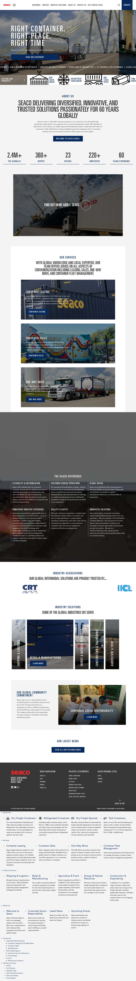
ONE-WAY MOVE (35, 399)
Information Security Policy (77, 793)
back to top (120, 803)
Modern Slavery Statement (76, 787)
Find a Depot (12, 956)
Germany (100, 779)
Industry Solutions (59, 5)
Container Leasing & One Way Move (21, 943)
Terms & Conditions (74, 776)
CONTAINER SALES (36, 355)
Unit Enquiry (10, 968)
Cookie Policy (73, 790)
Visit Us (9, 958)
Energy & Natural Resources (96, 884)
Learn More (38, 663)
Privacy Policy (73, 779)
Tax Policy (72, 781)
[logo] (9, 5)
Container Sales (54, 852)
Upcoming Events (81, 919)
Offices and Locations (15, 960)
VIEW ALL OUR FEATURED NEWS (68, 750)
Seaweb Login (11, 970)
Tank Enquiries (13, 948)
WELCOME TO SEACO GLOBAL (68, 138)
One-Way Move (86, 852)
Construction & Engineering (121, 887)
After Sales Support (13, 951)
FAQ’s (41, 779)
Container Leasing (20, 855)
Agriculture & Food (69, 885)
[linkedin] (12, 787)
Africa (99, 776)
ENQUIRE (127, 5)
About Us (72, 5)
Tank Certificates (12, 975)
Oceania (100, 781)
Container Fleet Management (119, 851)
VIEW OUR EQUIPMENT (35, 57)
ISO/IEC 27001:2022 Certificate (77, 796)
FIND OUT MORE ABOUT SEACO (62, 204)
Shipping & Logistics (18, 882)
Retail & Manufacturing (44, 884)
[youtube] (15, 787)
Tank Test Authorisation (14, 973)
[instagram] (18, 787)
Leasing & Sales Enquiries (15, 941)
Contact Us (81, 5)
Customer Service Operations (18, 953)
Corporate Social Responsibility (37, 920)
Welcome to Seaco (15, 921)
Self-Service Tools (95, 5)
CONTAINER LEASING (37, 311)
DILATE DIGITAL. (121, 808)
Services (45, 5)
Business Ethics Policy (75, 784)
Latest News (59, 915)
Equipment (36, 5)
